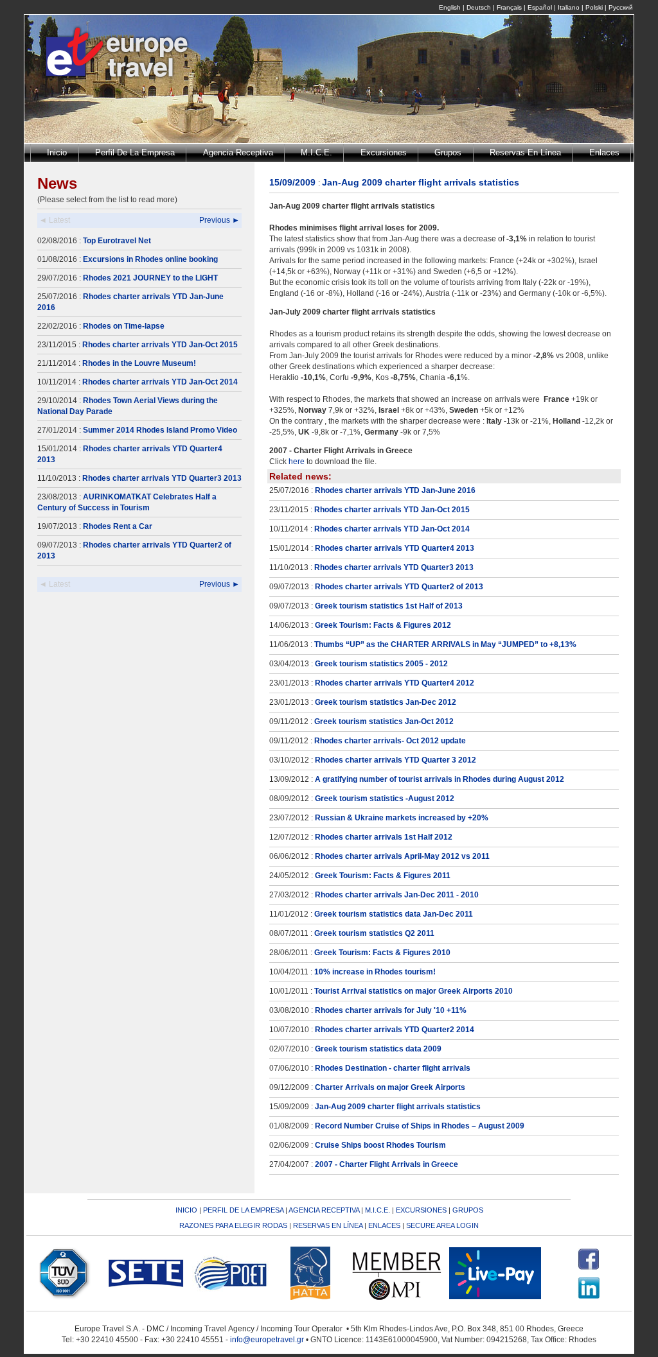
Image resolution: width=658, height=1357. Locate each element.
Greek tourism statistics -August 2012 (384, 798)
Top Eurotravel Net (117, 240)
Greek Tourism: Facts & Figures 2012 (383, 625)
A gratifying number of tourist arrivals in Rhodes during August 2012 (439, 779)
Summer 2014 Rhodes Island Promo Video (160, 430)
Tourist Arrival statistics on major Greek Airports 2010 (413, 991)
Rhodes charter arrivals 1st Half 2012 (383, 837)
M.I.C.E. (316, 152)
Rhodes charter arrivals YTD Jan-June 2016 (395, 490)
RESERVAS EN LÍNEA (327, 1225)
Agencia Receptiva (238, 152)
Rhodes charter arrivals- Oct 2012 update (390, 740)
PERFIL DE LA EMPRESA (243, 1210)
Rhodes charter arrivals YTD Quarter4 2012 (394, 682)
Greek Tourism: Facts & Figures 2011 (382, 875)
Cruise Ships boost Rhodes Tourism (380, 1145)
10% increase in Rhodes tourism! (375, 971)
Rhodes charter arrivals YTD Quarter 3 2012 (395, 760)
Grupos (447, 152)
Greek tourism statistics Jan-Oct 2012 (384, 721)
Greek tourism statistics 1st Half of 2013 (389, 605)
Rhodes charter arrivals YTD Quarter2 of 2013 (399, 586)
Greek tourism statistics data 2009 (378, 1048)
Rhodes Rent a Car (117, 526)
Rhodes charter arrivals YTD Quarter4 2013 (394, 548)
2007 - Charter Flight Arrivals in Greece (386, 1164)
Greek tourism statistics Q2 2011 (374, 933)
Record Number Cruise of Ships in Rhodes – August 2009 (419, 1125)
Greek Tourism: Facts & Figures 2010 (382, 952)
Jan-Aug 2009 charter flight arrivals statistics (398, 1106)
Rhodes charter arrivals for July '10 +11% (391, 1010)
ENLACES (384, 1225)
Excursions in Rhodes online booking (150, 259)
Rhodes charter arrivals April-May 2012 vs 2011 (402, 856)
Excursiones (383, 152)
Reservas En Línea (525, 152)
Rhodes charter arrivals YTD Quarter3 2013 (162, 478)
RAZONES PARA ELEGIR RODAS (233, 1225)
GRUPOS (467, 1210)
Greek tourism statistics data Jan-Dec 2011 (393, 914)
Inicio (57, 152)
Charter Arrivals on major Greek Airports (390, 1087)
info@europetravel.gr (267, 1339)
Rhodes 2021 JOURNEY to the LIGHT (150, 277)
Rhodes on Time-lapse (123, 326)
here (297, 461)
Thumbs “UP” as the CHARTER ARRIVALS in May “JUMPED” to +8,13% (445, 644)
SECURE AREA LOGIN (442, 1225)
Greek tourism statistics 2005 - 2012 (381, 663)
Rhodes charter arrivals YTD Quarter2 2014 (394, 1029)
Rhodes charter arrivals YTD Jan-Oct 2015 (160, 344)
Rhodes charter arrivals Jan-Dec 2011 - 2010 (397, 894)
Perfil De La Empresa (135, 152)
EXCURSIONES (421, 1210)
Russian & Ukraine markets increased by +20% (401, 817)
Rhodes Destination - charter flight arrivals (392, 1068)
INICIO (186, 1210)
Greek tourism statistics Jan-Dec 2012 (385, 702)
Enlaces (604, 152)
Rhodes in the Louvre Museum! (139, 363)
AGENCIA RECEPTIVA (324, 1210)
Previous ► (219, 220)
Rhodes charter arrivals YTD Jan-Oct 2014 (160, 381)
